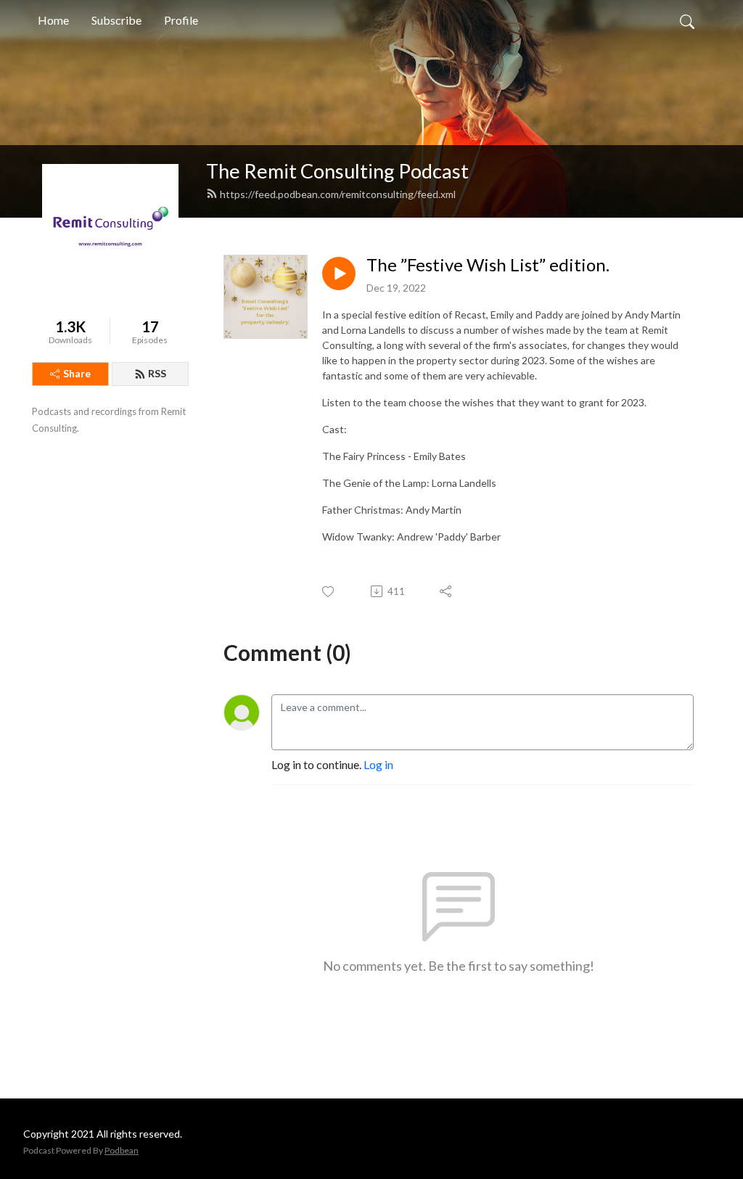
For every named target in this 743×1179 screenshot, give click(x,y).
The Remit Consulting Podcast (337, 171)
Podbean (121, 1150)
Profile (181, 20)
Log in (378, 764)
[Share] (446, 591)
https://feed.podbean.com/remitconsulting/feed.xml (338, 194)
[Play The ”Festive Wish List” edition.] (339, 273)
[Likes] (329, 591)
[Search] (687, 20)
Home (53, 20)
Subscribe (116, 20)
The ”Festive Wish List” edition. (487, 265)
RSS (157, 373)
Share (77, 373)
